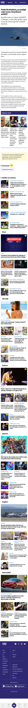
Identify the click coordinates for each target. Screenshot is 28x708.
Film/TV (3, 403)
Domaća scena (4, 471)
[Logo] (3, 2)
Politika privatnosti (17, 671)
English (3, 523)
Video (13, 650)
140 (7, 181)
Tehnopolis (5, 669)
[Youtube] (24, 644)
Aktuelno (16, 269)
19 (25, 603)
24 (7, 202)
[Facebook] (15, 644)
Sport (4, 652)
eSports (5, 667)
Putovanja (5, 661)
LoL (2, 455)
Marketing (15, 664)
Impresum (14, 667)
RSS (13, 675)
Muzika (2, 386)
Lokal (4, 674)
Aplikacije (14, 673)
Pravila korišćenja (17, 669)
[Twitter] (18, 644)
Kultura (4, 663)
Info (4, 650)
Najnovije (10, 2)
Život (4, 656)
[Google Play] (8, 686)
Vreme (14, 656)
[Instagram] (21, 644)
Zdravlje (5, 659)
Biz (3, 654)
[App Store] (20, 686)
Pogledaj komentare (7, 169)
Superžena (5, 665)
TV (13, 652)
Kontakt (14, 677)
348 (7, 222)
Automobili (5, 672)
